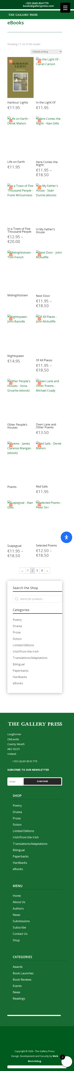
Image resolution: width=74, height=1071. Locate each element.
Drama (17, 626)
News (16, 915)
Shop (16, 940)
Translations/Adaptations (30, 658)
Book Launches (23, 973)
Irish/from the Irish (26, 651)
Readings (19, 998)
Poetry (17, 620)
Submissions (21, 921)
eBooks (18, 683)
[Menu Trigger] (65, 8)
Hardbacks (20, 677)
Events (17, 986)
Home (17, 896)
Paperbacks (21, 671)
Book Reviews (22, 980)
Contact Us (20, 934)
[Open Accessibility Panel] (66, 537)
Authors (18, 908)
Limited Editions (23, 645)
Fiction (17, 639)
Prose (17, 632)
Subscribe (19, 927)
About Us (19, 902)
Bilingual (19, 664)
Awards (18, 967)
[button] (10, 61)
